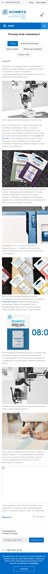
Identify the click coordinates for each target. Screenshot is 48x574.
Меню (11, 26)
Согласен (24, 569)
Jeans (38, 136)
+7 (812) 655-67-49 (12, 2)
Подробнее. (34, 563)
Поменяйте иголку (9, 302)
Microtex (5, 138)
